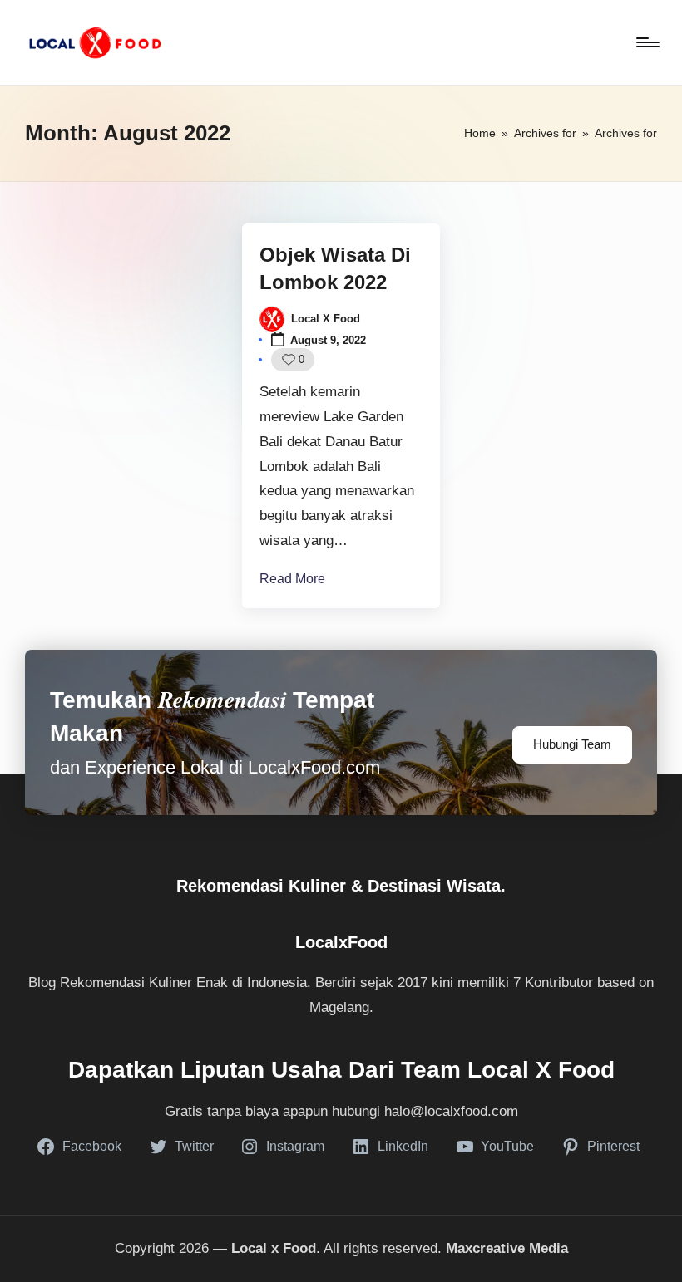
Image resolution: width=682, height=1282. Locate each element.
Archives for (545, 133)
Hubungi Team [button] (572, 744)
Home (480, 133)
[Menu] (646, 42)
